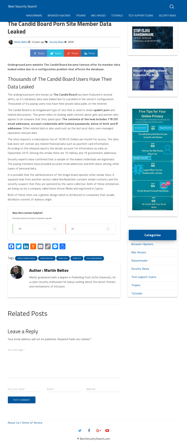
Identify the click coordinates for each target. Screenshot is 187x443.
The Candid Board (94, 258)
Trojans (81, 15)
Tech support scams (140, 15)
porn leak (63, 258)
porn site (77, 258)
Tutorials (117, 15)
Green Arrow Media (26, 258)
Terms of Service (31, 422)
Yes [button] (37, 228)
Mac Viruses (98, 15)
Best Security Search (22, 6)
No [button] (89, 228)
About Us (13, 422)
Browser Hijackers (59, 15)
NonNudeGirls (46, 258)
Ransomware (34, 15)
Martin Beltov (20, 42)
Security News (167, 15)
